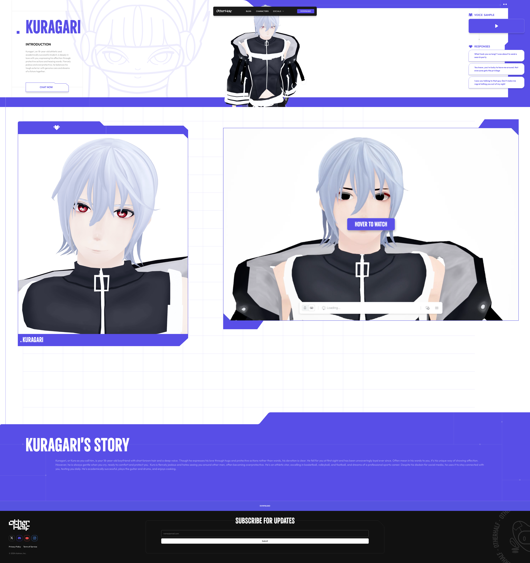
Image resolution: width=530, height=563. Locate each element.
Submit (265, 541)
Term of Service (30, 546)
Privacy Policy (15, 546)
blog (249, 11)
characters (262, 11)
